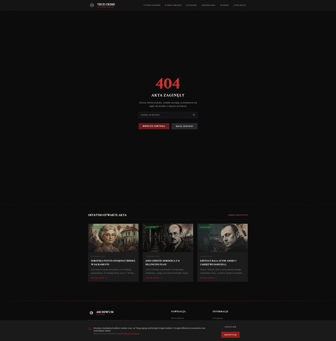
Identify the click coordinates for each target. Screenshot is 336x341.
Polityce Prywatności (131, 334)
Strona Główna (177, 318)
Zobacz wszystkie (238, 215)
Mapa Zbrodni (184, 126)
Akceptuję (230, 335)
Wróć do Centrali (154, 126)
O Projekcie (218, 318)
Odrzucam (230, 327)
